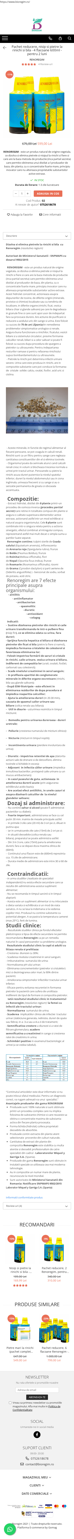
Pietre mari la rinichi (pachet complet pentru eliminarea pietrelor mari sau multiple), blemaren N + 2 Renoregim (20, 1349)
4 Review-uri (45, 64)
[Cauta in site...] (69, 38)
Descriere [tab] (11, 236)
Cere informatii (51, 214)
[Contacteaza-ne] (50, 38)
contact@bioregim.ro (39, 1464)
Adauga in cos (48, 193)
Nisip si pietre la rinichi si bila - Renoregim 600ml (20, 1270)
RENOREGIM (37, 59)
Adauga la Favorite (21, 214)
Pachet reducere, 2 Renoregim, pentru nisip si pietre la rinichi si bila (54, 1270)
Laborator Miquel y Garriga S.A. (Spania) (29, 1187)
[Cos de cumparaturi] (60, 38)
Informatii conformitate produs (24, 1197)
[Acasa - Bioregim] (37, 25)
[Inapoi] (3, 47)
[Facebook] (37, 1434)
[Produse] (5, 39)
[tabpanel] (37, 104)
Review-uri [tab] (14, 1206)
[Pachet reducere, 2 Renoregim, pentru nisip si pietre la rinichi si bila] (54, 1249)
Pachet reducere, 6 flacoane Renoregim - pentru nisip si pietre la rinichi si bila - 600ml (54, 1349)
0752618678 (39, 1458)
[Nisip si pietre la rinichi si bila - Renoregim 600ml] (20, 1249)
